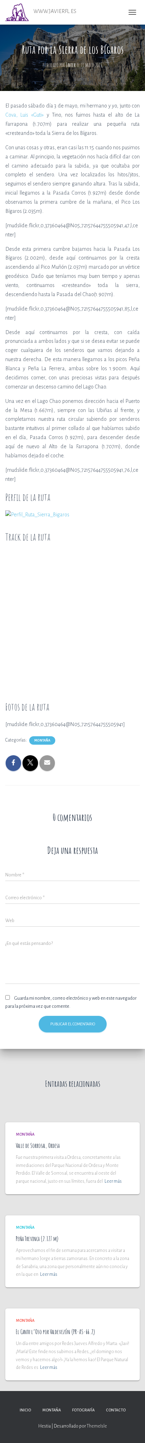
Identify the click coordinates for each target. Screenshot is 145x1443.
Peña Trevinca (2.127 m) (37, 1238)
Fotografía (83, 1410)
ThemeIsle (97, 1426)
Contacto (116, 1410)
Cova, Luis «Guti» (24, 115)
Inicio (25, 1410)
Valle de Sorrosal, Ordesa (37, 1145)
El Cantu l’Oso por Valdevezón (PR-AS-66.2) (55, 1332)
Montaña (42, 740)
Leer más (113, 1181)
